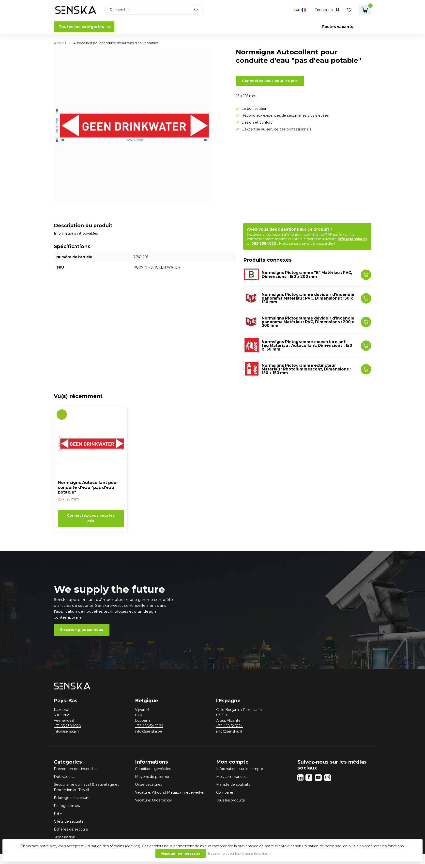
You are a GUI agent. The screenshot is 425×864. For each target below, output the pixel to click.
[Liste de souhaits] (349, 10)
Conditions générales (153, 769)
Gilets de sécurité (69, 821)
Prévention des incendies (75, 769)
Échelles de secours (71, 829)
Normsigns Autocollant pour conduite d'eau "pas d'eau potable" (88, 487)
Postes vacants (337, 26)
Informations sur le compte (239, 769)
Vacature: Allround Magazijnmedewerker (170, 792)
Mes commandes (231, 776)
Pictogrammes (67, 805)
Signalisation (64, 837)
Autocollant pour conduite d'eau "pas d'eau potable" (115, 43)
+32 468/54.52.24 (149, 726)
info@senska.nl (352, 239)
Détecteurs (64, 776)
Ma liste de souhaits (233, 784)
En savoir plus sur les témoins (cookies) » (239, 853)
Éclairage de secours (71, 798)
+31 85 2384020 (67, 726)
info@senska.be (148, 731)
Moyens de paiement (153, 776)
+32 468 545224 (229, 726)
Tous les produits (230, 800)
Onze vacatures (148, 784)
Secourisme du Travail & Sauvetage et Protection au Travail (86, 787)
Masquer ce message (180, 853)
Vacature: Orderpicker (153, 800)
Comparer (224, 792)
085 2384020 (264, 243)
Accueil (60, 43)
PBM (58, 813)
